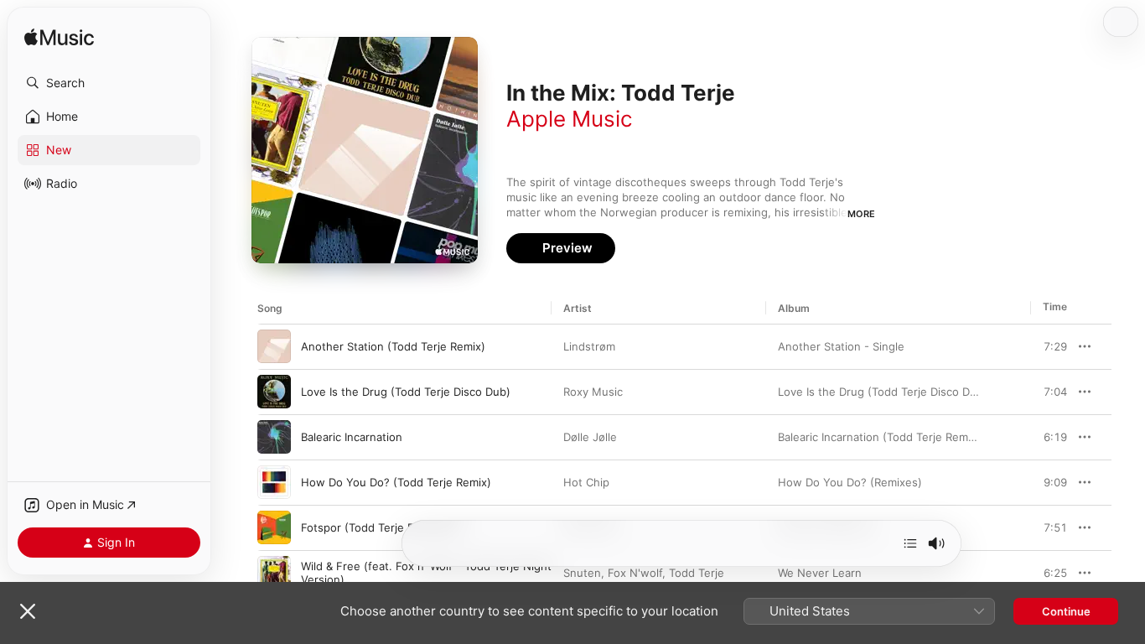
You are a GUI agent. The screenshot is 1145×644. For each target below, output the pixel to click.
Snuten (582, 572)
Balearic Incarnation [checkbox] (351, 437)
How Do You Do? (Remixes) (850, 482)
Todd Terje (696, 572)
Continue (1066, 611)
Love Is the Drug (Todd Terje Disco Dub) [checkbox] (405, 391)
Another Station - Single (841, 346)
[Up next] (910, 543)
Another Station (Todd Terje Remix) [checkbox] (393, 346)
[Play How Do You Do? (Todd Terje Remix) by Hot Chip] (274, 482)
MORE (861, 214)
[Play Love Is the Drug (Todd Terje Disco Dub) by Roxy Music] (274, 391)
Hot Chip (586, 482)
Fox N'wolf (635, 572)
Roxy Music (593, 391)
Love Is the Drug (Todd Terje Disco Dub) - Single (904, 391)
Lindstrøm (589, 346)
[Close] (27, 611)
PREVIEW (1048, 346)
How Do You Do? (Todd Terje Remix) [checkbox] (396, 482)
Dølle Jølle (590, 437)
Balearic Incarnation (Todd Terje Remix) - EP (892, 437)
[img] (59, 38)
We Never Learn (820, 572)
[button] (108, 83)
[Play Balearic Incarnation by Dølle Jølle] (274, 437)
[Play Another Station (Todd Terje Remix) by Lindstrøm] (274, 346)
